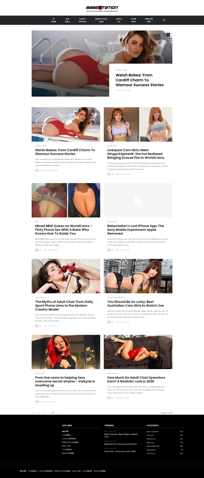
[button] (164, 20)
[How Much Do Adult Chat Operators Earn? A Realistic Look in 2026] (138, 352)
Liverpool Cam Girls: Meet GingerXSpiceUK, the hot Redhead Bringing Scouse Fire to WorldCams (135, 154)
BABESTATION (101, 20)
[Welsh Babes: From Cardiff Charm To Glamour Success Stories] (102, 63)
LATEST (82, 20)
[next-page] (168, 34)
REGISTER (149, 20)
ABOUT (119, 20)
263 (53, 413)
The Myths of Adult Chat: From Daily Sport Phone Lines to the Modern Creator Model (64, 306)
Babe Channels (110, 431)
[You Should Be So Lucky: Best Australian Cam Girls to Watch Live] (138, 276)
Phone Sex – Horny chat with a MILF (120, 451)
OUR (67, 20)
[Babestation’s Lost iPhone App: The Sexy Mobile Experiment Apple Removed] (138, 200)
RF (40, 170)
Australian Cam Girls (116, 297)
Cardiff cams (121, 70)
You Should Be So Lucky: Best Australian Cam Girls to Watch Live (135, 304)
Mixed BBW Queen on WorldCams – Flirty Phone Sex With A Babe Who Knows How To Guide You (64, 230)
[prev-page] (164, 34)
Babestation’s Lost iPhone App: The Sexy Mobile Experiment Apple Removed (135, 230)
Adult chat (112, 145)
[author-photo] (37, 170)
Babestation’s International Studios (120, 444)
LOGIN (133, 20)
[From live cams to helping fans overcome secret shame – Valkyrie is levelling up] (66, 352)
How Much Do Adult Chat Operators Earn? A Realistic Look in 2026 (136, 379)
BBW (36, 221)
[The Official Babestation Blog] (102, 8)
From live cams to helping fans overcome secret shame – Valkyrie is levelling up (65, 381)
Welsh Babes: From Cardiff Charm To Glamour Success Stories (140, 80)
